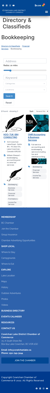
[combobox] (25, 77)
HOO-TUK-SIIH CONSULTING (10, 136)
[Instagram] (10, 5)
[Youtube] (13, 5)
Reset (9, 102)
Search (9, 96)
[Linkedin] (6, 5)
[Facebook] (3, 5)
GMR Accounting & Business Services (36, 137)
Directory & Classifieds (10, 46)
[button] (46, 11)
